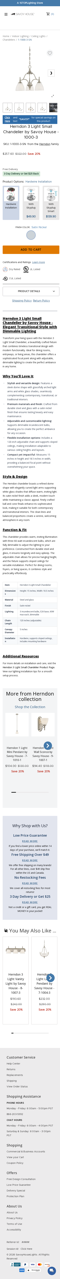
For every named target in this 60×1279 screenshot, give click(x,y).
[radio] (31, 235)
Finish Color (23, 227)
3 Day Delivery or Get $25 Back (21, 174)
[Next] (48, 745)
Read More (30, 841)
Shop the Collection (30, 707)
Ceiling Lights (38, 36)
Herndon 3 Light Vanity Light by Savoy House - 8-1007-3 (16, 983)
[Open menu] (6, 14)
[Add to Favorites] (50, 53)
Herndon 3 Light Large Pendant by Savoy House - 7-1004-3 (44, 983)
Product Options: (13, 181)
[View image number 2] (19, 107)
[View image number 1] (7, 107)
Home (6, 36)
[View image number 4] (42, 107)
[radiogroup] (31, 235)
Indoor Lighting (20, 36)
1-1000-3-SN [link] (25, 39)
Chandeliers (9, 39)
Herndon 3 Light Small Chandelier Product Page (28, 667)
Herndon (44, 144)
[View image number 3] (31, 107)
